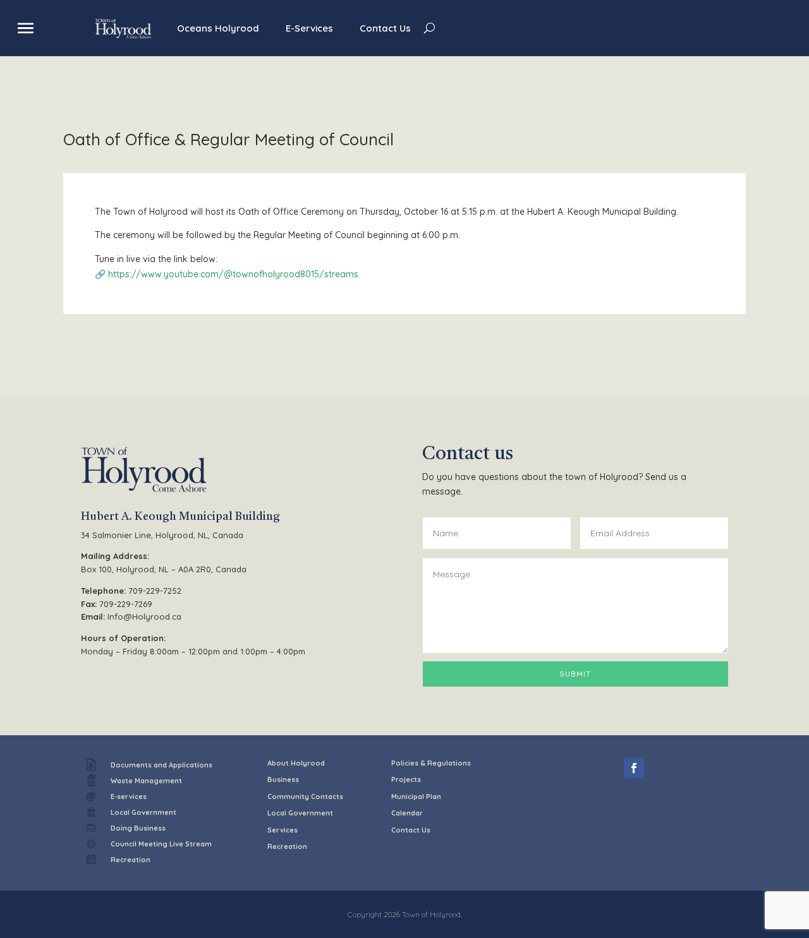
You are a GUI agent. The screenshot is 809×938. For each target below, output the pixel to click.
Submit (575, 673)
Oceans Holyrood (218, 28)
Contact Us (385, 28)
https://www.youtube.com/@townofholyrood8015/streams (233, 274)
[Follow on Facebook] (634, 768)
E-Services (309, 28)
